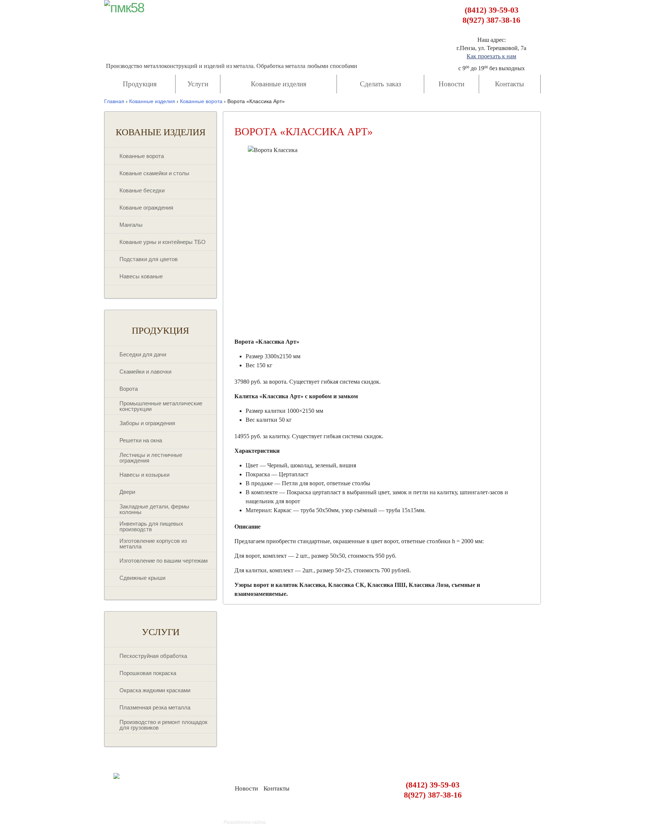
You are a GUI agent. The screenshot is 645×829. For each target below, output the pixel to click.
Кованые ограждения (146, 207)
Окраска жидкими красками (154, 690)
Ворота (128, 389)
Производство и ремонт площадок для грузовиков (163, 725)
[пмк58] (124, 8)
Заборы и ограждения (147, 423)
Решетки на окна (140, 440)
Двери (127, 492)
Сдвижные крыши (142, 578)
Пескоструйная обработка (153, 656)
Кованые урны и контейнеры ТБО (162, 242)
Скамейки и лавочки (145, 371)
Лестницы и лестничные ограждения (150, 458)
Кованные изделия (278, 84)
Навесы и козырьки (144, 474)
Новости (451, 84)
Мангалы (131, 225)
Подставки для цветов (148, 259)
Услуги (197, 84)
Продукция (140, 84)
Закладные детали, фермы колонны (154, 509)
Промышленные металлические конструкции (160, 406)
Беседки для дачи (142, 354)
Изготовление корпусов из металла (153, 544)
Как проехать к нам (491, 56)
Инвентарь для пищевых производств (151, 526)
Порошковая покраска (147, 673)
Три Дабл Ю (280, 822)
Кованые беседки (142, 190)
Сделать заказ (380, 84)
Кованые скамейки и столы (154, 173)
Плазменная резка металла (154, 707)
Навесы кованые (141, 276)
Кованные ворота (141, 156)
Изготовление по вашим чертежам (163, 560)
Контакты (509, 84)
